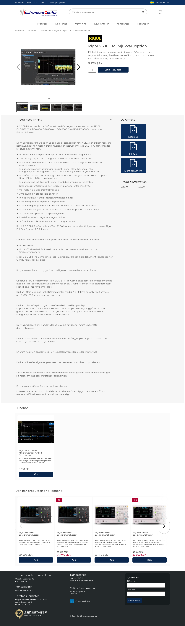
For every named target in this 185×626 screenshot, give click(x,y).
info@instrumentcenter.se (81, 580)
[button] (78, 67)
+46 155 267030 (76, 578)
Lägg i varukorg (113, 69)
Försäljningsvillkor (58, 2)
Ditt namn (131, 581)
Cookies (73, 594)
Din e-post (131, 590)
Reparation (143, 24)
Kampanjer (123, 24)
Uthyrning (81, 24)
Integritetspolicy (77, 591)
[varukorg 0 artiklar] (160, 12)
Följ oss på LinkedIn (83, 601)
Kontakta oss (32, 2)
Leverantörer (101, 24)
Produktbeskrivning (29, 119)
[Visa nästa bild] (164, 526)
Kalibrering (61, 24)
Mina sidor (20, 2)
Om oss (44, 2)
